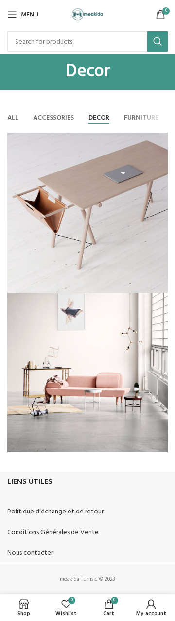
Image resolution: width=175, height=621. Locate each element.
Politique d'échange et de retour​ (55, 511)
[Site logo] (87, 14)
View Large (159, 141)
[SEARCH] (157, 41)
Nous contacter (30, 553)
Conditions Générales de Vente (53, 532)
